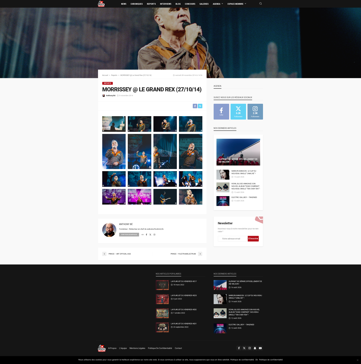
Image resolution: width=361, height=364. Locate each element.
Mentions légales (137, 348)
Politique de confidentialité (160, 348)
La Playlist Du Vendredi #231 (184, 324)
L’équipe (123, 348)
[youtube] (260, 348)
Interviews (165, 4)
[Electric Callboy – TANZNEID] (222, 201)
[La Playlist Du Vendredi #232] (162, 313)
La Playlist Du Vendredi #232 (184, 309)
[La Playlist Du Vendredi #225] (162, 299)
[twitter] (150, 235)
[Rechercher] (260, 3)
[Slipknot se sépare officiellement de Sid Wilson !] (238, 152)
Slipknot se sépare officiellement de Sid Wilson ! (238, 160)
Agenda (216, 4)
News (123, 4)
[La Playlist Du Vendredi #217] (162, 285)
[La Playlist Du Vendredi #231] (162, 327)
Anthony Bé (110, 96)
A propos (112, 348)
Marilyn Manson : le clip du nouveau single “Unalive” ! (244, 172)
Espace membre (235, 4)
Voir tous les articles (129, 234)
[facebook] (146, 235)
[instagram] (154, 235)
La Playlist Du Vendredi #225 (184, 295)
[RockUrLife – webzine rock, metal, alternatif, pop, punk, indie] (101, 348)
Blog (178, 4)
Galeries (204, 4)
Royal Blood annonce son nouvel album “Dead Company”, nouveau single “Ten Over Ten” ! (246, 186)
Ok (256, 360)
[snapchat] (255, 348)
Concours (190, 4)
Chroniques (137, 4)
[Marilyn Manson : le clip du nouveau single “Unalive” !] (222, 175)
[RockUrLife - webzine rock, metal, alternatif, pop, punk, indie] (101, 4)
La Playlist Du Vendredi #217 (184, 281)
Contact (178, 348)
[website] (142, 235)
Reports (151, 4)
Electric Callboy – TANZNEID (244, 197)
